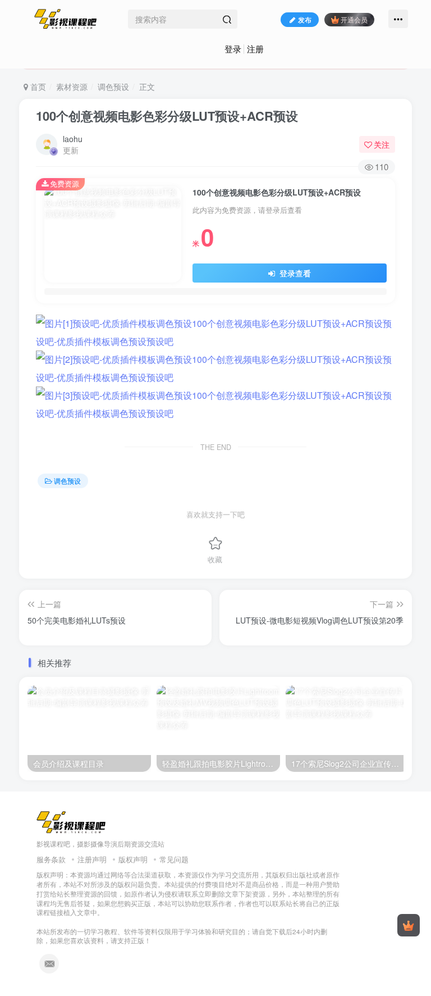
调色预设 (113, 86)
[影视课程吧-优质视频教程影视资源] (71, 821)
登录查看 (294, 273)
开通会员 (354, 19)
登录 (232, 48)
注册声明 (92, 859)
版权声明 (133, 859)
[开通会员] (408, 925)
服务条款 (51, 859)
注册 (255, 48)
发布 (304, 19)
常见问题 (174, 859)
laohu (72, 138)
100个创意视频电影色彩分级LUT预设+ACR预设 (167, 116)
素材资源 (72, 86)
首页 (37, 86)
